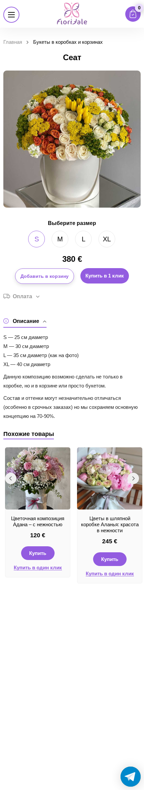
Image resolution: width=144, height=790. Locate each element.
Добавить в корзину (44, 276)
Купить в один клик (38, 567)
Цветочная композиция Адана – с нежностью (37, 521)
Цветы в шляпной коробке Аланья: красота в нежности (110, 524)
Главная (12, 42)
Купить (37, 553)
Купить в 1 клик (104, 275)
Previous (10, 478)
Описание (26, 321)
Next (133, 478)
